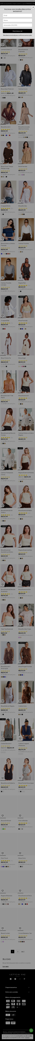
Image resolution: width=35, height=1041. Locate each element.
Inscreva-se (17, 31)
